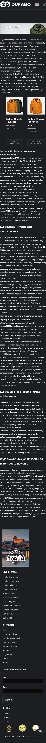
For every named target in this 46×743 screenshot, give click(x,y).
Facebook (6, 713)
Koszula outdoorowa (11, 605)
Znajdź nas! (7, 654)
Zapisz (8, 699)
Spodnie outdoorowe (11, 581)
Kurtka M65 (7, 618)
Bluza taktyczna (9, 601)
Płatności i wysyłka (10, 642)
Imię (5, 677)
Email (6, 687)
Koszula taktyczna (10, 610)
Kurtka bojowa (8, 614)
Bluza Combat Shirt (10, 593)
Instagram (6, 717)
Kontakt (5, 658)
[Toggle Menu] (37, 4)
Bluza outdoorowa (10, 597)
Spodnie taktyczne (10, 585)
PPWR (5, 663)
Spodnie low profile (10, 577)
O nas (4, 630)
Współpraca (7, 650)
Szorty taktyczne (9, 589)
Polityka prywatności (11, 638)
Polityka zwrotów (9, 646)
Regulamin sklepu (9, 634)
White (40, 731)
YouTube (6, 721)
